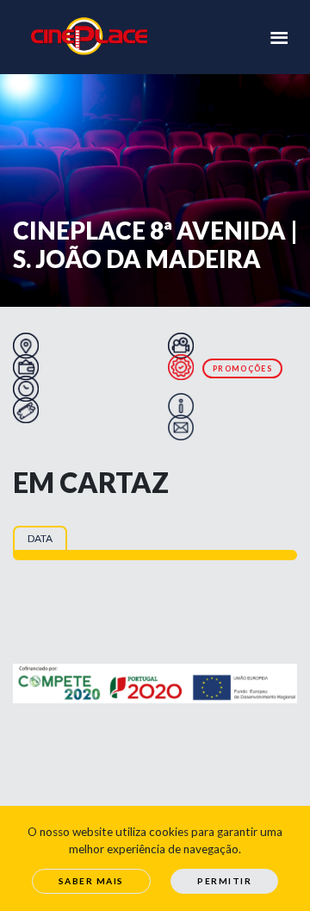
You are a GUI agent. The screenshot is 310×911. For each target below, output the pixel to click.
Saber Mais (91, 881)
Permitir (224, 881)
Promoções (242, 368)
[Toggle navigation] (279, 36)
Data (40, 538)
